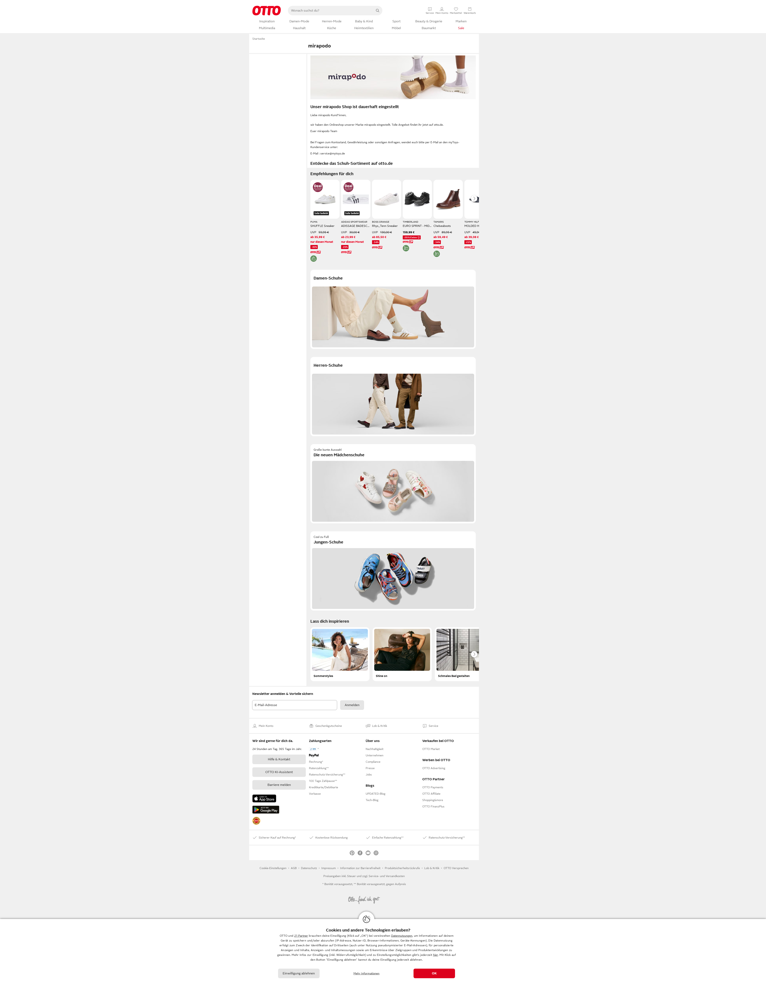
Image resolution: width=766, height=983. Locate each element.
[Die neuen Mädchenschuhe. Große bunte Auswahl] (393, 483)
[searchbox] (330, 10)
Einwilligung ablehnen (299, 973)
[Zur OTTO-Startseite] (266, 10)
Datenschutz (309, 868)
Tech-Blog (372, 800)
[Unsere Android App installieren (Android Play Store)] (265, 810)
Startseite (258, 38)
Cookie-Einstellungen (273, 868)
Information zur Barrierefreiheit (360, 868)
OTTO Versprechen (456, 868)
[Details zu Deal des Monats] (318, 187)
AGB (294, 868)
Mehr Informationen (366, 973)
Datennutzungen (401, 935)
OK (434, 973)
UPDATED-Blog (375, 793)
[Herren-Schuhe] (393, 396)
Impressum (328, 868)
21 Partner (301, 935)
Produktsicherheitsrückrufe (402, 868)
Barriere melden (279, 785)
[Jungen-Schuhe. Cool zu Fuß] (393, 571)
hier (435, 954)
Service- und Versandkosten (387, 876)
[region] (383, 951)
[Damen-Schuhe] (393, 309)
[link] (256, 821)
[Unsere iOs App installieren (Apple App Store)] (264, 798)
